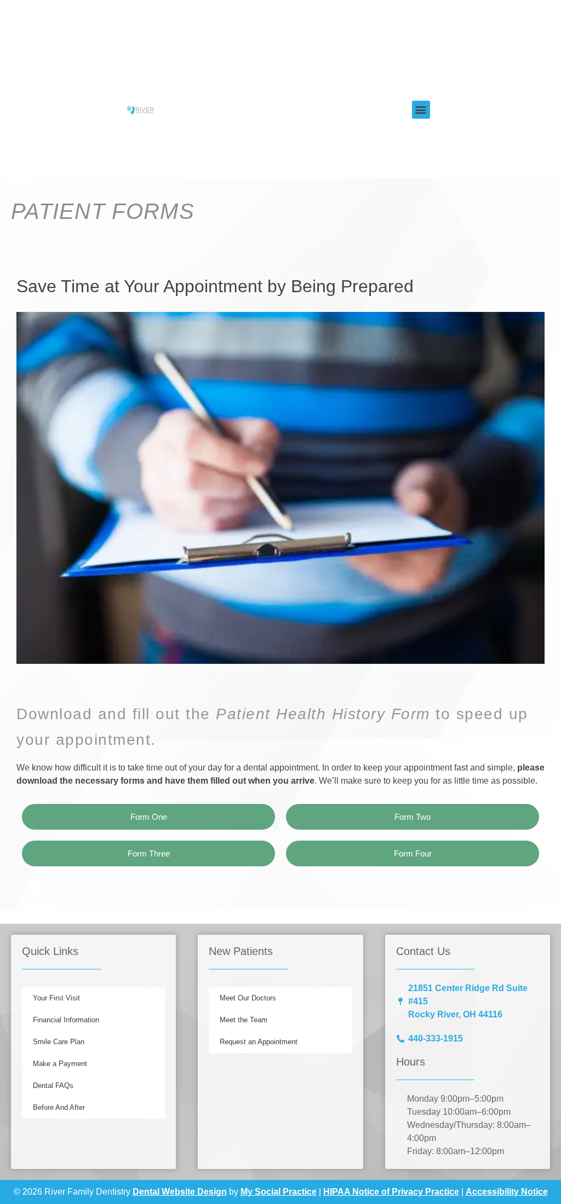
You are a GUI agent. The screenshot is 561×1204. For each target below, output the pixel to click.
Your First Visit (56, 998)
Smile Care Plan (58, 1042)
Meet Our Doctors (248, 998)
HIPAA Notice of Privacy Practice (391, 1191)
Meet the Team (243, 1020)
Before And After (59, 1107)
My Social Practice (279, 1191)
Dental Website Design (180, 1191)
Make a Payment (60, 1064)
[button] (421, 110)
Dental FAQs (53, 1085)
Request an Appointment (258, 1042)
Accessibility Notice (507, 1191)
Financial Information (66, 1020)
